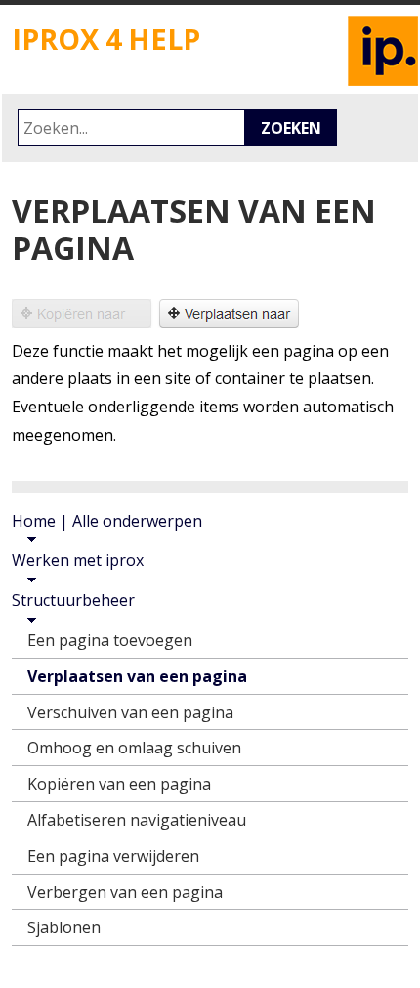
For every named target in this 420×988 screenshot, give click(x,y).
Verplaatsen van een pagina (137, 676)
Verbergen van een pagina (125, 892)
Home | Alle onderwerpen (107, 521)
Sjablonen (64, 927)
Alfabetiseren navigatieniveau (136, 820)
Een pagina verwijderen (113, 856)
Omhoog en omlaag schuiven (134, 747)
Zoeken (291, 128)
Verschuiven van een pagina (130, 712)
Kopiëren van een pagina (119, 784)
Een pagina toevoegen (109, 640)
